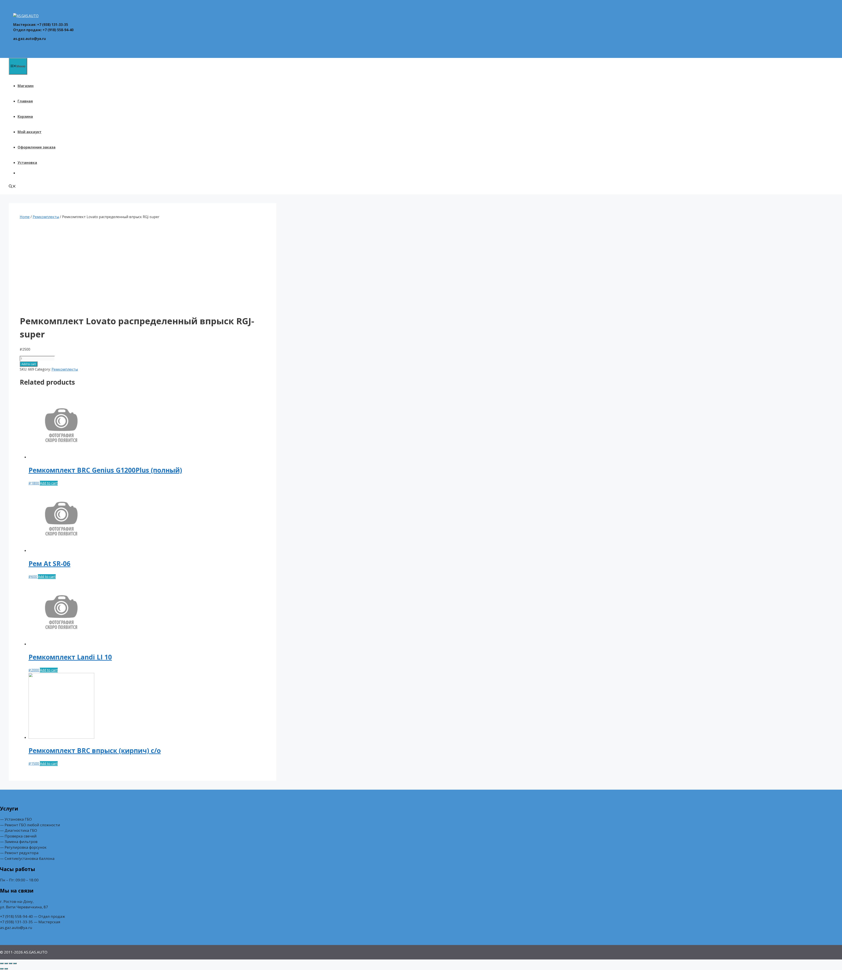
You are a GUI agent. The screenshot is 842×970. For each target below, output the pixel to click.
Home (25, 216)
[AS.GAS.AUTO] (26, 15)
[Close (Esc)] (2, 963)
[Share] (6, 963)
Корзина (25, 116)
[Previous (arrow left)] (2, 968)
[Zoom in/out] (15, 963)
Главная (25, 101)
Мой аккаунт (29, 131)
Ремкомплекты (46, 216)
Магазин (26, 85)
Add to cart (28, 364)
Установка (27, 162)
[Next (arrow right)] (6, 968)
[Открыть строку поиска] (12, 186)
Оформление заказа (36, 147)
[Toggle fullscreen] (10, 963)
